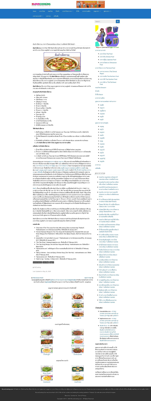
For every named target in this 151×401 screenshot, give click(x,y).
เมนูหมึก (102, 138)
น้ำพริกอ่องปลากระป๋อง (77, 346)
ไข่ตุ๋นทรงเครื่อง (46, 318)
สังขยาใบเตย (47, 373)
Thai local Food (110, 68)
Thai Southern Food (111, 79)
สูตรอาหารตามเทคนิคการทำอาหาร (105, 101)
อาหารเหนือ (103, 76)
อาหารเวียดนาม (63, 166)
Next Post (88, 278)
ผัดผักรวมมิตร (47, 301)
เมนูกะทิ (102, 155)
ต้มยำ (34, 188)
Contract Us (74, 395)
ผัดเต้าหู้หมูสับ (78, 309)
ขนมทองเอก (46, 382)
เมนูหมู (41, 170)
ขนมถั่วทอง (77, 382)
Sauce (101, 94)
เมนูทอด (72, 168)
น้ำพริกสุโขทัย (78, 354)
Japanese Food (111, 60)
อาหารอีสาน (103, 82)
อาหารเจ (48, 16)
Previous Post (38, 278)
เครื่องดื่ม (56, 16)
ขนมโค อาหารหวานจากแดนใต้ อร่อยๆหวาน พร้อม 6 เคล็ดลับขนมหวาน (109, 194)
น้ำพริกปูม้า (46, 354)
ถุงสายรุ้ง (113, 313)
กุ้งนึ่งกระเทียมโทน (46, 309)
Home (34, 11)
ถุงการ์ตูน (107, 315)
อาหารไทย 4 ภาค (67, 11)
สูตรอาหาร (106, 11)
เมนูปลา (50, 170)
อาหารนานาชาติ (37, 16)
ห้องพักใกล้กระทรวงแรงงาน (108, 340)
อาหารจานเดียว (86, 11)
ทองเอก (78, 373)
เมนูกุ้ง (55, 170)
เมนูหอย (102, 144)
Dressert (103, 87)
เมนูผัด (63, 168)
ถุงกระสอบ (49, 282)
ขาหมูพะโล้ (77, 318)
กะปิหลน (77, 337)
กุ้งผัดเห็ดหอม (78, 301)
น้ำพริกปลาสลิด (46, 346)
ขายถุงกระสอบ (71, 280)
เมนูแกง (67, 168)
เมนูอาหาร (96, 11)
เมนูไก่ (46, 170)
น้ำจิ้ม (77, 11)
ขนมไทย (50, 11)
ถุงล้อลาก (115, 315)
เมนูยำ (37, 170)
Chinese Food (110, 57)
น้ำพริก (57, 11)
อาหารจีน (45, 166)
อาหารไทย (42, 11)
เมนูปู (101, 141)
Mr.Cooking (37, 267)
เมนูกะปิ (102, 150)
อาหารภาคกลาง (37, 262)
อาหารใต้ (102, 79)
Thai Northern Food (113, 76)
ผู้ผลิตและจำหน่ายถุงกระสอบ (58, 280)
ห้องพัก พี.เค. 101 (105, 326)
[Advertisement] (62, 31)
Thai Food (109, 54)
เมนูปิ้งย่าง (78, 168)
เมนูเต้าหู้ (102, 158)
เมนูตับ (102, 147)
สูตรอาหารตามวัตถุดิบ (101, 123)
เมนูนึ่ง (83, 168)
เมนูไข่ (67, 170)
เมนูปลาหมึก (60, 170)
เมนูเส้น (102, 161)
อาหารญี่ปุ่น (51, 166)
